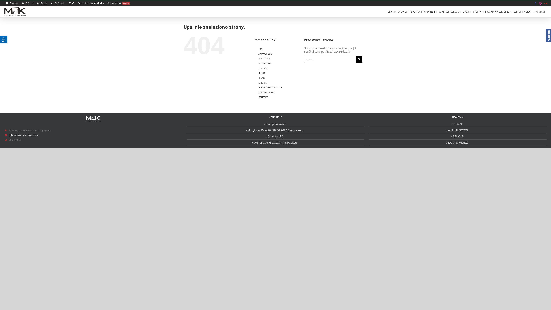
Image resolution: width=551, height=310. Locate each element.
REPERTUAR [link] (264, 59)
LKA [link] (260, 49)
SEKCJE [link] (262, 73)
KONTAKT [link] (263, 97)
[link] (3, 39)
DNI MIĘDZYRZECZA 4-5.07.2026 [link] (275, 142)
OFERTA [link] (262, 83)
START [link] (457, 124)
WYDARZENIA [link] (265, 63)
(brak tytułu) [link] (275, 136)
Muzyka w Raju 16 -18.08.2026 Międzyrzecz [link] (275, 130)
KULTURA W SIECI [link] (267, 92)
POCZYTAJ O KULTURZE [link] (270, 87)
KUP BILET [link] (263, 68)
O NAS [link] (261, 78)
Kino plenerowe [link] (275, 124)
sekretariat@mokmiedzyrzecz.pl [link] (23, 135)
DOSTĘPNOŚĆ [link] (458, 142)
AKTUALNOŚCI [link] (265, 54)
